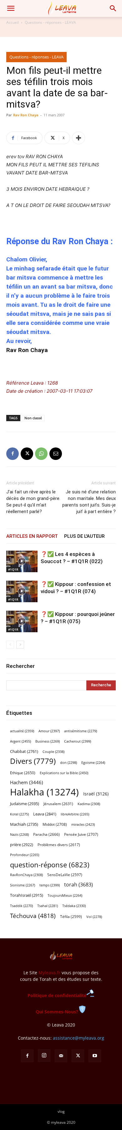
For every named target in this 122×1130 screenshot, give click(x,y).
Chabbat (24, 751)
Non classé (33, 418)
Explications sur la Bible (64, 772)
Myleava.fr (49, 973)
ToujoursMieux (65, 895)
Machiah (24, 824)
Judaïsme (24, 803)
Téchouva (33, 915)
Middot (55, 824)
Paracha (46, 834)
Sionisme (22, 885)
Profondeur (24, 855)
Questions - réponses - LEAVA (50, 22)
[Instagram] (44, 1055)
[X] (27, 453)
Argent (20, 741)
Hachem (26, 782)
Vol (94, 917)
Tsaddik (21, 906)
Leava (44, 814)
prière (21, 844)
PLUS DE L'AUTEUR (84, 536)
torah (78, 884)
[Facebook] (12, 453)
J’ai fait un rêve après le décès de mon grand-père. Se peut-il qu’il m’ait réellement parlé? (33, 501)
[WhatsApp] (41, 453)
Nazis (19, 834)
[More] (78, 138)
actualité (22, 731)
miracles (83, 824)
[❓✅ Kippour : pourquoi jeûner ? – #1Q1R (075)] (22, 621)
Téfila (71, 916)
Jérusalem (58, 803)
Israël (96, 794)
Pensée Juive (81, 834)
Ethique (22, 772)
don (68, 762)
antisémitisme (80, 731)
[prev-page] (10, 644)
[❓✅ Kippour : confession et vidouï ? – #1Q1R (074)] (22, 591)
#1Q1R (13, 569)
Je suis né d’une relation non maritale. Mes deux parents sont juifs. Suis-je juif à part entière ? (89, 501)
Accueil (12, 22)
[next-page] (20, 644)
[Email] (55, 453)
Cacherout (77, 741)
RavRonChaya (26, 875)
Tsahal (47, 906)
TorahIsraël (26, 895)
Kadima (89, 804)
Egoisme (93, 762)
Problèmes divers (59, 844)
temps (49, 885)
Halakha (44, 792)
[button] (11, 8)
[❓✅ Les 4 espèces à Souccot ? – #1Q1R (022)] (22, 561)
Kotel (19, 814)
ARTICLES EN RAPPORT (32, 536)
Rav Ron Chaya (25, 115)
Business (47, 741)
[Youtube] (95, 1056)
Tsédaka (74, 905)
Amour (49, 731)
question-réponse (49, 864)
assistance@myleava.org (78, 1038)
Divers (33, 761)
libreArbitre (75, 814)
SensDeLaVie (64, 874)
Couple (53, 751)
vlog (61, 1111)
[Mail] (61, 1056)
